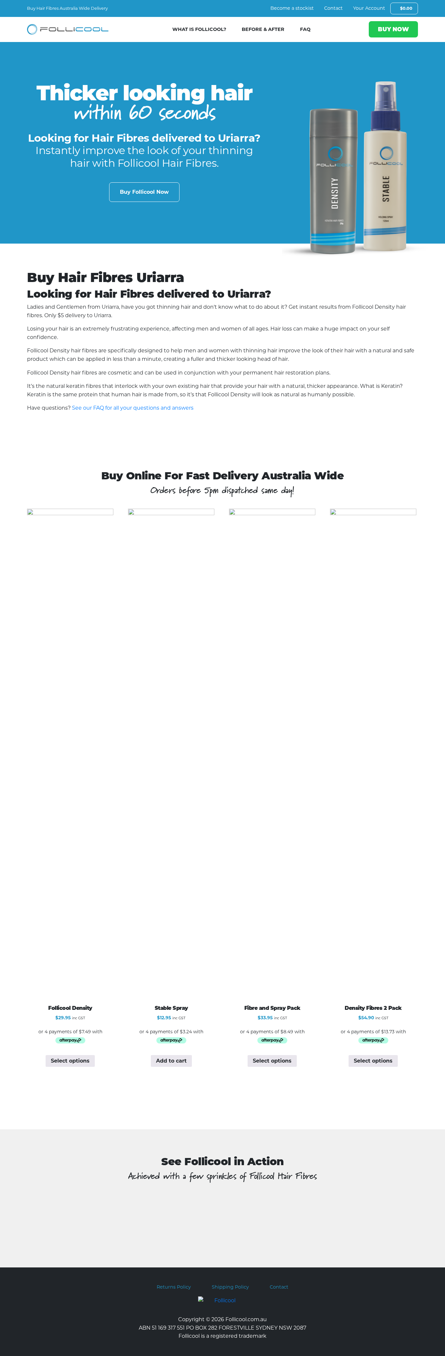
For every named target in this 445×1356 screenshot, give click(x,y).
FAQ (305, 29)
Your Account (369, 8)
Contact (333, 8)
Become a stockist (292, 8)
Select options (70, 1061)
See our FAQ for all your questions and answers (133, 408)
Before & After (263, 29)
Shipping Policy (230, 1287)
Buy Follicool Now (144, 192)
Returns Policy (174, 1287)
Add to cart (171, 1061)
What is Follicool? (199, 29)
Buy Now (393, 29)
